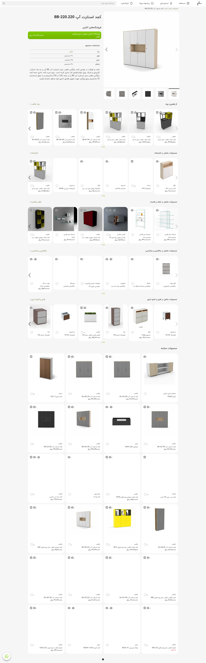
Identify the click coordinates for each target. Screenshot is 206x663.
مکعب (71, 52)
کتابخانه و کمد (173, 9)
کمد (166, 9)
